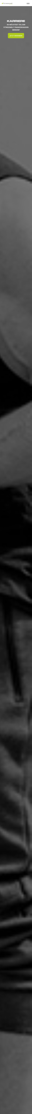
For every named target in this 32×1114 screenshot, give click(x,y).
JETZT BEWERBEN (16, 36)
